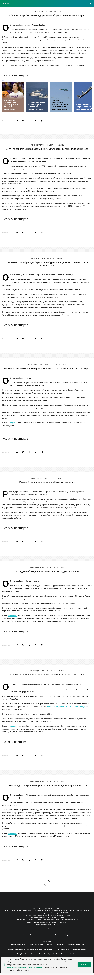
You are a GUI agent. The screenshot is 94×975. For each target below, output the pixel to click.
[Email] (23, 121)
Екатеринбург (59, 945)
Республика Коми (23, 954)
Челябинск (73, 954)
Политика (58, 935)
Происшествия (51, 364)
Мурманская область (34, 949)
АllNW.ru (7, 3)
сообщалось (12, 423)
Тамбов (55, 954)
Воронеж (49, 945)
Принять (84, 965)
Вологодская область (36, 945)
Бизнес (25, 935)
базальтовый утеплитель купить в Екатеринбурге (67, 707)
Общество (51, 145)
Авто (50, 11)
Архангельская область (18, 945)
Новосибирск (48, 949)
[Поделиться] (17, 121)
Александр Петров (40, 11)
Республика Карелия (79, 949)
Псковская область (62, 949)
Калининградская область (76, 945)
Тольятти (64, 954)
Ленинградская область (16, 949)
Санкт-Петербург (45, 954)
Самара (34, 954)
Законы (32, 935)
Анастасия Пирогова (39, 478)
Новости (50, 935)
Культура (50, 258)
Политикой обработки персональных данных (24, 967)
